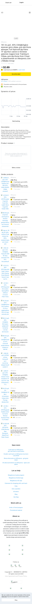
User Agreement (10, 576)
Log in (21, 2)
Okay (16, 600)
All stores (16, 491)
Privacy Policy (22, 576)
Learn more (21, 70)
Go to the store (16, 74)
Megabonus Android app (16, 478)
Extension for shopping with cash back (16, 483)
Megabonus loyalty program (16, 475)
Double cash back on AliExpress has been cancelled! (16, 454)
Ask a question (16, 489)
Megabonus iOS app (16, 480)
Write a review (16, 167)
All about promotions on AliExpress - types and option (16, 463)
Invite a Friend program (16, 507)
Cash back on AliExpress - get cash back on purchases (16, 450)
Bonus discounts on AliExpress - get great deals (16, 459)
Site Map (16, 497)
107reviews (4, 81)
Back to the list (2, 12)
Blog (16, 494)
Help (16, 486)
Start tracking (16, 121)
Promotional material (16, 510)
